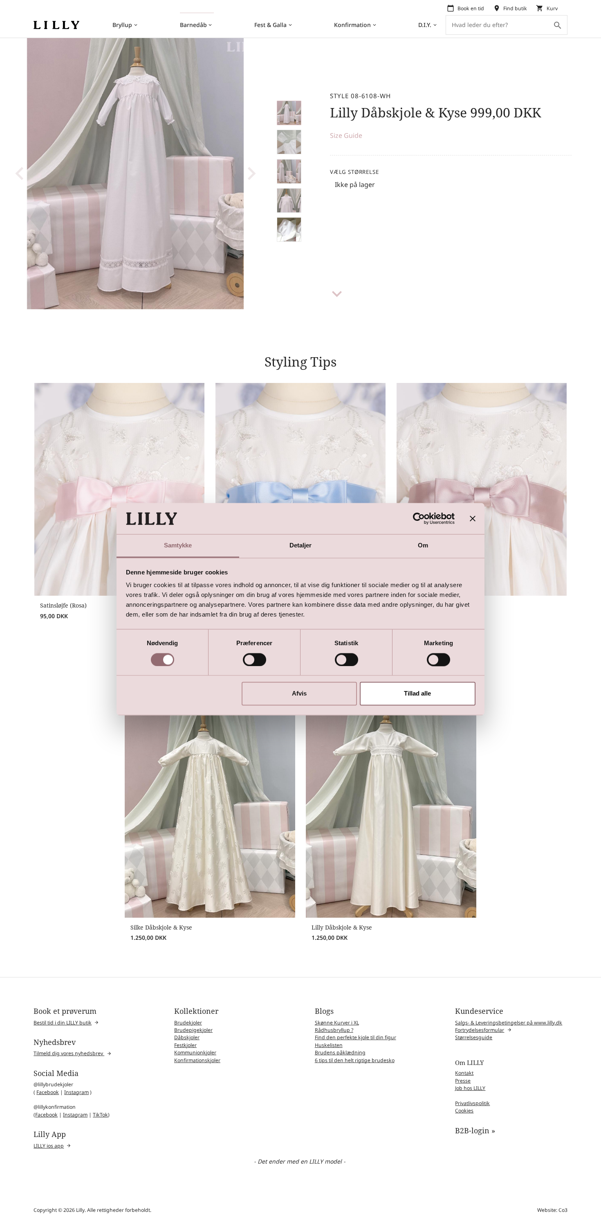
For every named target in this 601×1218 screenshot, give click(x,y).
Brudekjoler (188, 1022)
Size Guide (346, 135)
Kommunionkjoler (195, 1052)
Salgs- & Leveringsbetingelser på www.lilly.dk (508, 1022)
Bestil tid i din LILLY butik (63, 1022)
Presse (463, 1080)
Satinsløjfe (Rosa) (63, 605)
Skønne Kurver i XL (337, 1022)
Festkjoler (185, 1045)
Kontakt (464, 1072)
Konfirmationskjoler (197, 1060)
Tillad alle (417, 693)
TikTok (100, 1114)
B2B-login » (475, 1130)
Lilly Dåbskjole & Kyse (342, 927)
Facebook (47, 1092)
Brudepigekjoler (193, 1030)
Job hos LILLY (470, 1088)
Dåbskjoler (187, 1037)
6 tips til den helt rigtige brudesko (355, 1060)
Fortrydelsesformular (479, 1030)
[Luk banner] (472, 518)
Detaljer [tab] (300, 545)
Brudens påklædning (340, 1052)
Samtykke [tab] (178, 545)
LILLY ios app (49, 1145)
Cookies (464, 1110)
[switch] (254, 659)
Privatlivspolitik (472, 1103)
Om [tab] (423, 545)
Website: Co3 (552, 1210)
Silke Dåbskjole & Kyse (161, 927)
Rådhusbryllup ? (334, 1030)
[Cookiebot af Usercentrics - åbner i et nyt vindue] (419, 518)
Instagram (76, 1092)
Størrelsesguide (473, 1037)
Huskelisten (329, 1045)
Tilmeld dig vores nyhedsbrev (69, 1053)
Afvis (299, 693)
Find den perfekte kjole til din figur (355, 1037)
